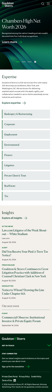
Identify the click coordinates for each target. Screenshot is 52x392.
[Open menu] (48, 4)
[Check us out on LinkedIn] (14, 380)
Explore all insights (12, 217)
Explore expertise (11, 102)
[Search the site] (43, 4)
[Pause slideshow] (35, 62)
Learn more (9, 45)
